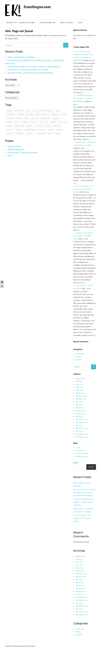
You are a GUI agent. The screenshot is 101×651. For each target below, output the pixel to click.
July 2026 (79, 381)
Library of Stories (66, 22)
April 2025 (79, 405)
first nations (9, 118)
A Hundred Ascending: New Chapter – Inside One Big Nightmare (33, 66)
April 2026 (79, 390)
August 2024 (80, 413)
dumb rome (45, 114)
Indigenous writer (45, 118)
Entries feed (80, 450)
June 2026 (79, 384)
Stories (78, 356)
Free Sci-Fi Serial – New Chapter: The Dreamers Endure (30, 72)
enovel (64, 114)
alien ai (35, 111)
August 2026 (80, 378)
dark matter (30, 114)
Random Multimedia (47, 22)
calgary (58, 111)
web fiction (30, 133)
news (40, 122)
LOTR (16, 122)
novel (46, 122)
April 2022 (79, 416)
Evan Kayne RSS (82, 47)
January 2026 (81, 399)
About (80, 22)
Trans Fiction (59, 130)
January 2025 (81, 410)
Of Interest (80, 354)
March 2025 (80, 408)
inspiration (56, 118)
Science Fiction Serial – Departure (21, 57)
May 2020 (79, 431)
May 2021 (79, 425)
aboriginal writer (19, 111)
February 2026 (81, 396)
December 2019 (81, 434)
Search (75, 462)
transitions (9, 133)
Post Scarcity (63, 122)
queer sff (8, 126)
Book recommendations (46, 111)
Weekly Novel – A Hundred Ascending (20, 22)
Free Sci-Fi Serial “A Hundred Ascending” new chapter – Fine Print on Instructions (84, 492)
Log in (78, 447)
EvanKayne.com (37, 6)
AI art (28, 111)
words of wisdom (40, 133)
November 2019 (81, 437)
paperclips (54, 122)
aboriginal (9, 111)
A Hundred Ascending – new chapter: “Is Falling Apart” (83, 236)
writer (49, 133)
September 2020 (82, 428)
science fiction (57, 126)
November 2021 (81, 422)
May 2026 (79, 387)
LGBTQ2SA (9, 122)
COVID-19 (21, 114)
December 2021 (81, 419)
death (37, 114)
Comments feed (82, 453)
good (26, 118)
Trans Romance (19, 133)
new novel (33, 122)
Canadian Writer (10, 114)
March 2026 (80, 393)
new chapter (24, 122)
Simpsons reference (30, 130)
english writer (55, 114)
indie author (34, 118)
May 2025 (79, 402)
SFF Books (19, 130)
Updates (79, 359)
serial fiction (9, 130)
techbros (50, 130)
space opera (42, 130)
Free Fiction (19, 118)
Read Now (29, 126)
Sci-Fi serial (47, 126)
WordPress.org (81, 456)
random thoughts (19, 126)
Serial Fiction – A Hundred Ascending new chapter (27, 69)
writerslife (57, 133)
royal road (38, 126)
